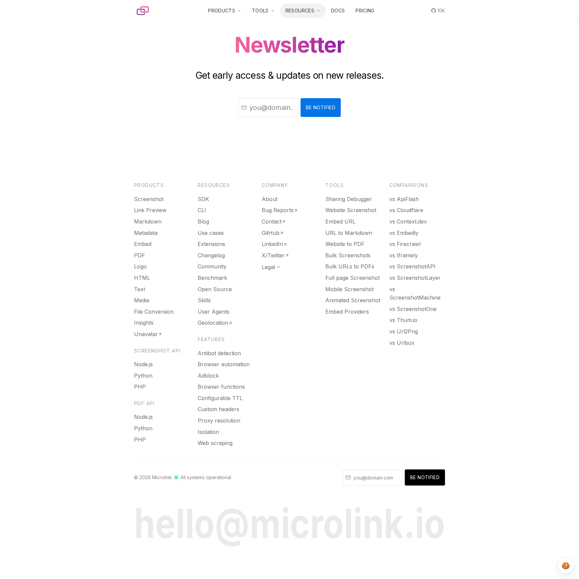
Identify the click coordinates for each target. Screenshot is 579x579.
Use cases (211, 233)
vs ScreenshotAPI (412, 266)
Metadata (145, 233)
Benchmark (212, 277)
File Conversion (154, 311)
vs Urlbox (401, 342)
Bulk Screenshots (348, 255)
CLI (202, 210)
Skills (204, 300)
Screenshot (149, 199)
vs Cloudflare (406, 210)
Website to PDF (345, 244)
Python (143, 375)
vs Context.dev (408, 221)
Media (141, 300)
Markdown (148, 221)
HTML (142, 277)
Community (212, 266)
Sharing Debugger (348, 199)
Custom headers (218, 409)
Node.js (143, 364)
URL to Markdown (348, 233)
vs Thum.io (403, 320)
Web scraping (215, 443)
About (269, 199)
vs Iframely (403, 255)
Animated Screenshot (352, 300)
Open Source (215, 289)
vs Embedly (404, 233)
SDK (203, 199)
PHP (140, 386)
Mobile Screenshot (349, 289)
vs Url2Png (403, 331)
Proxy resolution (219, 420)
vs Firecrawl (405, 244)
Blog (203, 221)
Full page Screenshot (352, 277)
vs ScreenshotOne (413, 309)
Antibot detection (219, 353)
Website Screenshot (350, 210)
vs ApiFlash (404, 199)
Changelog (211, 255)
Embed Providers (347, 311)
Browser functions (221, 386)
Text (139, 289)
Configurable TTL (220, 398)
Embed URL (340, 221)
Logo (140, 266)
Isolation (208, 432)
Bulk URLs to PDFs (349, 266)
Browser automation (224, 364)
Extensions (211, 244)
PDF (139, 255)
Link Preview (150, 210)
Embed (142, 244)
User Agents (214, 311)
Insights (143, 322)
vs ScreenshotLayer (415, 277)
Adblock (208, 375)
